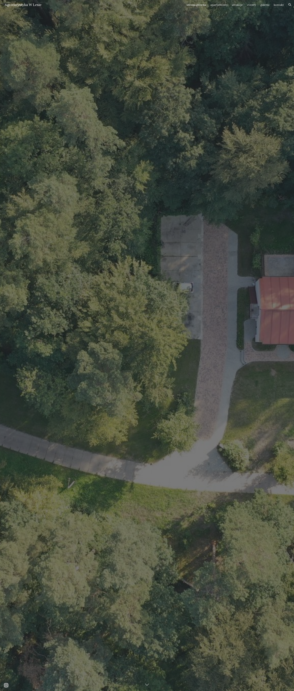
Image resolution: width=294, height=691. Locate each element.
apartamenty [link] (218, 4)
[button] (290, 5)
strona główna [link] (196, 4)
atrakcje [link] (237, 4)
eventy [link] (251, 4)
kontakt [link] (279, 4)
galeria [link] (264, 4)
